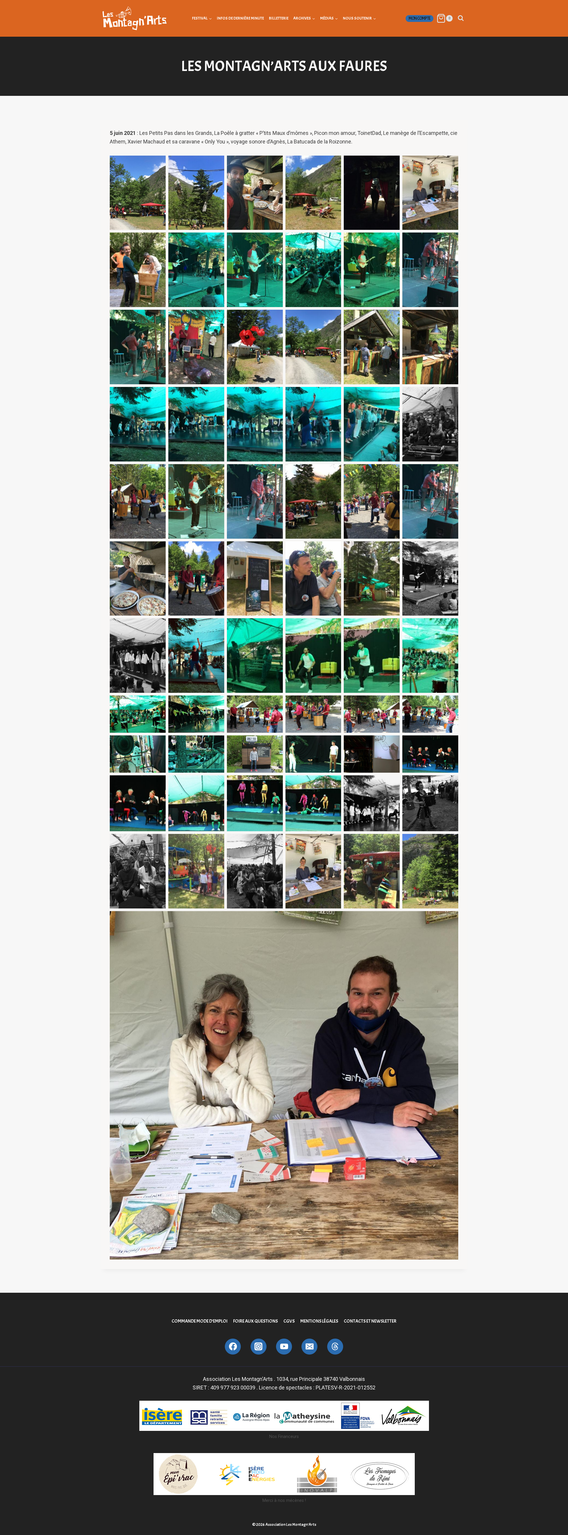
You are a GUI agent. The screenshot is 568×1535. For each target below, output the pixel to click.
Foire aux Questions (255, 1321)
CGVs (289, 1321)
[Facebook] (233, 1347)
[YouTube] (284, 1347)
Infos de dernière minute (240, 18)
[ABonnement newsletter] (335, 1347)
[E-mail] (309, 1347)
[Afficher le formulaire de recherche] (461, 18)
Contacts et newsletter (370, 1321)
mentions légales (319, 1321)
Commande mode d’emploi (199, 1321)
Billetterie (278, 18)
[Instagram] (259, 1347)
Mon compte (419, 18)
